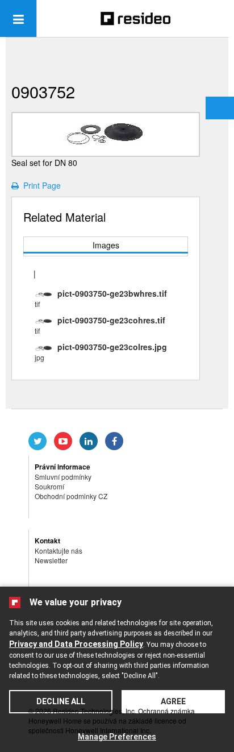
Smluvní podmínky (63, 476)
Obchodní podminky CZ (71, 496)
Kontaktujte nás (58, 550)
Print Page (40, 185)
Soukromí (49, 486)
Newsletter (51, 560)
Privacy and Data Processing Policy (76, 644)
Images (106, 245)
